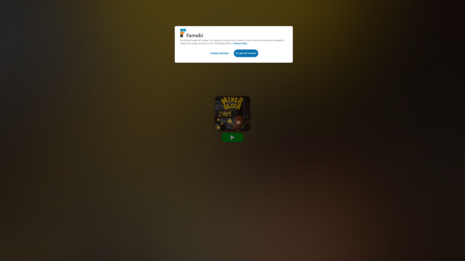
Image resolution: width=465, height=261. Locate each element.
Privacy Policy (240, 43)
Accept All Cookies (246, 53)
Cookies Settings (219, 53)
